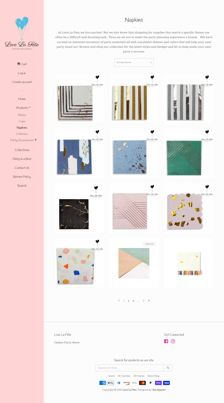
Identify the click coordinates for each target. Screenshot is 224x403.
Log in (22, 73)
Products (22, 108)
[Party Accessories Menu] (35, 140)
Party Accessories (22, 140)
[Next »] (149, 301)
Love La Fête (129, 389)
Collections (22, 150)
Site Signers (159, 389)
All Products (139, 376)
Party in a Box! (22, 159)
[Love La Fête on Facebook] (166, 342)
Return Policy (22, 177)
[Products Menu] (29, 107)
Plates (22, 115)
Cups (22, 121)
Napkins (22, 128)
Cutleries (22, 134)
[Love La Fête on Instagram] (173, 342)
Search (21, 186)
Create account (22, 82)
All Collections (124, 376)
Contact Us (22, 168)
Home (22, 99)
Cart (23, 64)
